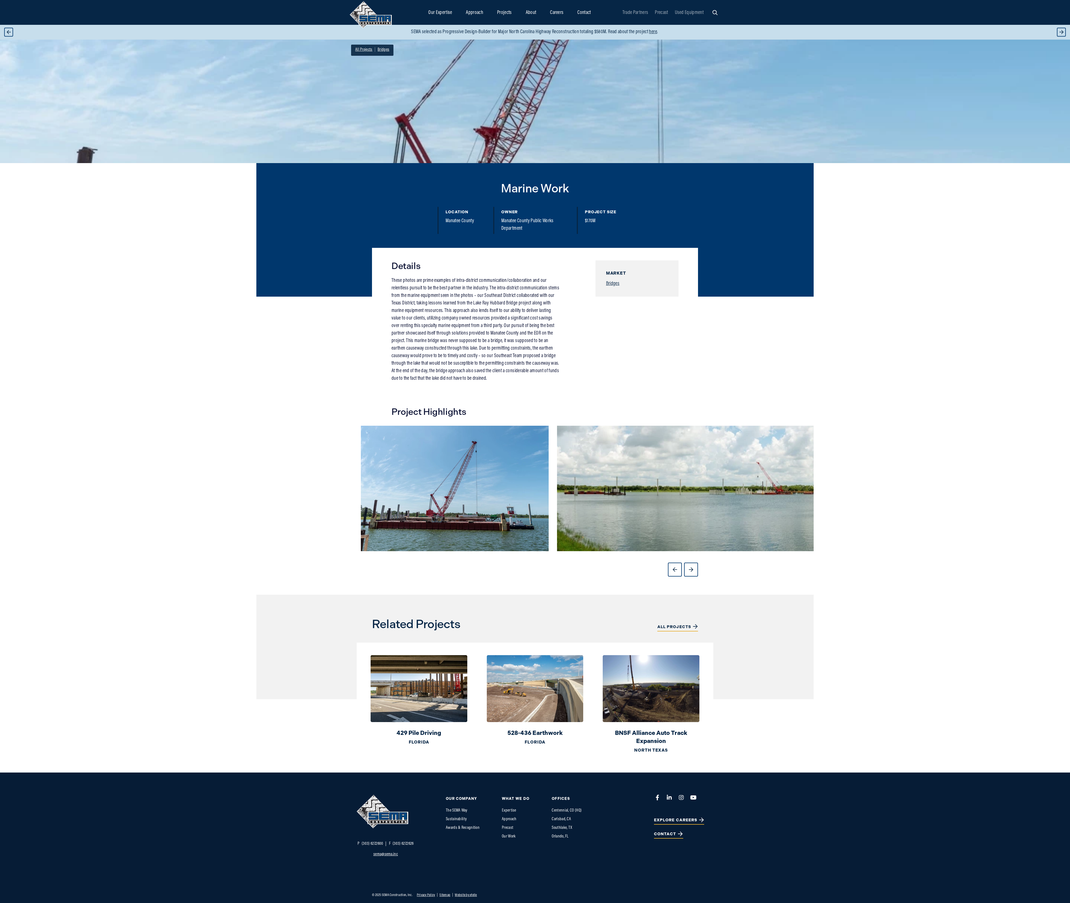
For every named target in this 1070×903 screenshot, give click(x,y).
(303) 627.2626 (401, 844)
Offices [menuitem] (561, 799)
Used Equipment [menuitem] (689, 12)
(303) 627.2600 (370, 844)
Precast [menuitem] (661, 12)
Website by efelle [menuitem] (466, 895)
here (653, 32)
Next (1061, 32)
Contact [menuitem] (584, 12)
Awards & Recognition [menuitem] (463, 828)
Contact (665, 834)
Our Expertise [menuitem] (440, 12)
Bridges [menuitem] (383, 50)
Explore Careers (675, 820)
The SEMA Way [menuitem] (457, 810)
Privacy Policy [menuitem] (426, 895)
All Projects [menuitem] (364, 50)
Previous (8, 32)
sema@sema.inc (385, 854)
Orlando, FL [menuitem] (560, 836)
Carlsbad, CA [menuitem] (561, 819)
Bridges (613, 283)
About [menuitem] (531, 12)
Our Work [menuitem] (508, 836)
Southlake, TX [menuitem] (562, 828)
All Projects (674, 626)
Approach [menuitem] (474, 12)
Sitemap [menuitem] (444, 895)
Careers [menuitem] (556, 12)
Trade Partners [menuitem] (635, 12)
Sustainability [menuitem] (456, 819)
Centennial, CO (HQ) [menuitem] (567, 810)
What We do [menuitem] (515, 799)
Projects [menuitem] (504, 12)
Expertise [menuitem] (509, 810)
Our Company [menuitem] (461, 799)
